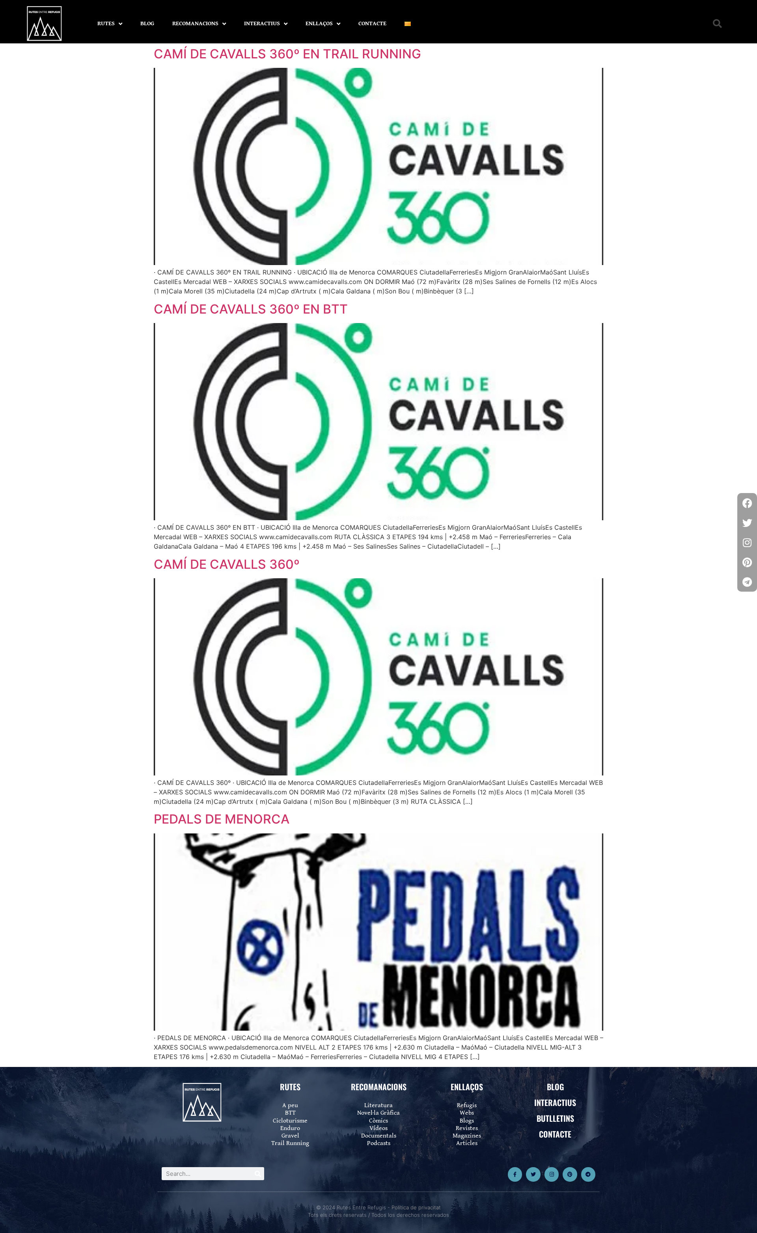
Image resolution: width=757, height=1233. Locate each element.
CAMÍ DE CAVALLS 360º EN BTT (251, 309)
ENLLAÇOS (319, 23)
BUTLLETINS (555, 1118)
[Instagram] (551, 1174)
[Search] (257, 1173)
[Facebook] (747, 503)
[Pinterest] (570, 1174)
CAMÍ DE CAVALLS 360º (227, 564)
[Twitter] (533, 1174)
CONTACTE (372, 23)
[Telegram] (588, 1174)
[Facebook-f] (515, 1174)
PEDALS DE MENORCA (221, 819)
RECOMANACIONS (195, 23)
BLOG (147, 23)
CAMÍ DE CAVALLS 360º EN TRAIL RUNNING (287, 54)
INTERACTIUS (262, 23)
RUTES (106, 23)
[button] (717, 24)
